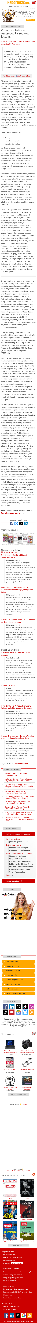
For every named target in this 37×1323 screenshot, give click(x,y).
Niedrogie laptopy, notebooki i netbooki (10, 1052)
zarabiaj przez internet (14, 881)
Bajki (30, 1292)
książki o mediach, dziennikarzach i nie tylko (17, 1272)
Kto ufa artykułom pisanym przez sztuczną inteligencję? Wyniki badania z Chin (19, 785)
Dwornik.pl (9, 1321)
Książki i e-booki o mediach (10, 1070)
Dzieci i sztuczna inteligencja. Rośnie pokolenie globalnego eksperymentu (18, 813)
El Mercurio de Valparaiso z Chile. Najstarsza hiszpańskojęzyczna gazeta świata (17, 590)
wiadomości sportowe (13, 984)
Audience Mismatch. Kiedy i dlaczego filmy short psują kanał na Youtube (18, 780)
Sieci (10, 1219)
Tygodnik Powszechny (27, 1241)
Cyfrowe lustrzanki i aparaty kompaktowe (27, 1052)
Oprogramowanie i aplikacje (27, 1089)
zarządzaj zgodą (17, 1263)
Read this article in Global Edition (17, 76)
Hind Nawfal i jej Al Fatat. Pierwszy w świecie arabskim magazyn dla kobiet (16, 707)
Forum (10, 1198)
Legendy (25, 1292)
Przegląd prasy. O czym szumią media (15, 1289)
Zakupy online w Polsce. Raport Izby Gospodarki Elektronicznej (18, 808)
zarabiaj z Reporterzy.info (11, 1306)
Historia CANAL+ (8, 685)
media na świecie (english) (15, 993)
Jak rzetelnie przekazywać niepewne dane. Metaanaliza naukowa (18, 802)
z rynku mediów (11, 975)
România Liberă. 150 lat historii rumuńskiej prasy (14, 556)
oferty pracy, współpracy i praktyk (18, 834)
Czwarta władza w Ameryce (12, 513)
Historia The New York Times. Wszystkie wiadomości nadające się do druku (17, 737)
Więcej (8, 875)
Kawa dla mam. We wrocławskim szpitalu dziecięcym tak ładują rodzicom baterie (19, 819)
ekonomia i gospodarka (14, 980)
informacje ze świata (13, 971)
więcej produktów (18, 1095)
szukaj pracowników (9, 1309)
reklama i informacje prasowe (12, 1257)
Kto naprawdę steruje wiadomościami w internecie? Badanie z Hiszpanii (19, 797)
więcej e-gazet (18, 1245)
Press (27, 1198)
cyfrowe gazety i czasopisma (12, 1275)
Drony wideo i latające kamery (27, 1070)
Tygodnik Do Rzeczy (10, 1241)
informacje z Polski (12, 966)
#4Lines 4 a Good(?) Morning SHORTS (18, 1171)
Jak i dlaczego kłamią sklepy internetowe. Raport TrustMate (16, 792)
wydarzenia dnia (12, 962)
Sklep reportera (8, 1295)
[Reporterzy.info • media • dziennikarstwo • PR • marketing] (18, 6)
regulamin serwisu (9, 1260)
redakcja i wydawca (9, 1254)
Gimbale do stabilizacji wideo (10, 1089)
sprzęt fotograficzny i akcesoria (13, 1278)
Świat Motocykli (27, 1219)
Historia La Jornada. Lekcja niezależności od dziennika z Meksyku (18, 621)
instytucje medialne (9, 1280)
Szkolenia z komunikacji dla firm (13, 1298)
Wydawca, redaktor (13, 839)
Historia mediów (16, 26)
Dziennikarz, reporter (13, 845)
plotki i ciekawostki (12, 989)
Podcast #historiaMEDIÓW (12, 1292)
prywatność (7, 1263)
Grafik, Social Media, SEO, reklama (19, 853)
